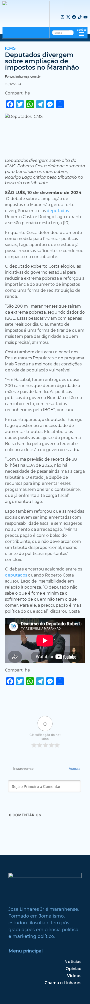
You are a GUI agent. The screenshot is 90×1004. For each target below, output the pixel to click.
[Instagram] (62, 17)
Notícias (73, 961)
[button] (82, 34)
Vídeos (74, 975)
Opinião (74, 968)
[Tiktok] (80, 17)
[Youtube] (86, 17)
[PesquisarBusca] (71, 32)
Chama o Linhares (63, 982)
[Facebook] (74, 17)
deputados (58, 210)
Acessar (75, 768)
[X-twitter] (68, 17)
